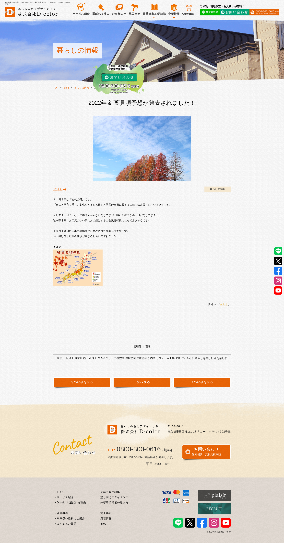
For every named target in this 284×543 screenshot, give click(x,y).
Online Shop (188, 13)
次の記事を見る (201, 382)
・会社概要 (61, 513)
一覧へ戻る (142, 382)
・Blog (102, 523)
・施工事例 (105, 513)
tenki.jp (224, 304)
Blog (66, 87)
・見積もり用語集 (109, 492)
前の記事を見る (82, 382)
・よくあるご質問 (65, 523)
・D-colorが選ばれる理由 (70, 502)
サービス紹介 (81, 13)
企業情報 (174, 13)
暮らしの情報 (81, 87)
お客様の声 (119, 13)
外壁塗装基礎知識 (154, 13)
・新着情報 (105, 518)
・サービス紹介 (64, 497)
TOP (56, 87)
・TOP (58, 492)
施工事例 (134, 13)
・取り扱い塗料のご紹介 (69, 518)
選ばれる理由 (101, 13)
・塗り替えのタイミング (113, 497)
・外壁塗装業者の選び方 (113, 502)
